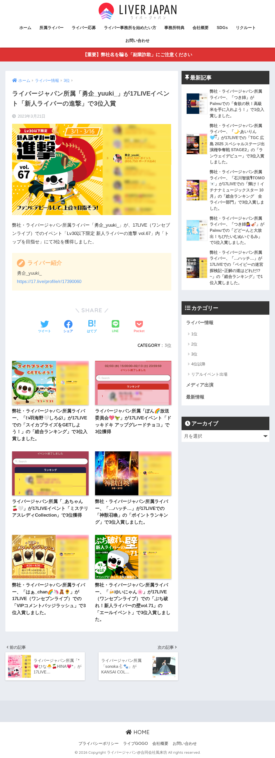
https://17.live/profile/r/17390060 (49, 281)
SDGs (222, 27)
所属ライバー (51, 27)
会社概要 (201, 27)
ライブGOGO (135, 743)
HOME (141, 732)
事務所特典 (174, 27)
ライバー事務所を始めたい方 (130, 27)
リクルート (246, 27)
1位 (194, 334)
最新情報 (195, 397)
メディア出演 (200, 384)
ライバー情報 (200, 322)
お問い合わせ (137, 40)
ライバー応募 (84, 27)
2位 (194, 344)
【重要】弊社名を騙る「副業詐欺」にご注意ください (137, 54)
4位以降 (198, 364)
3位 (168, 345)
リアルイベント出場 (209, 374)
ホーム (25, 27)
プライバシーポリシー (98, 743)
